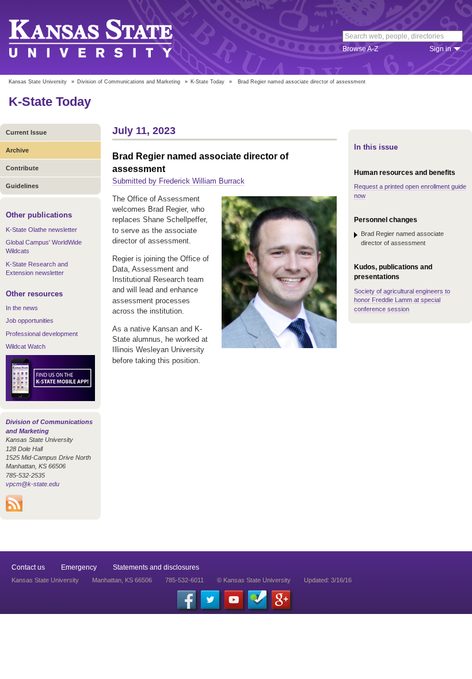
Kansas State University (105, 37)
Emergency (79, 567)
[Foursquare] (257, 599)
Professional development (42, 333)
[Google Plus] (281, 599)
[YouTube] (233, 599)
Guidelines (22, 185)
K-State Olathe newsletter (41, 229)
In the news (22, 307)
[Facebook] (186, 599)
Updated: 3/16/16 (328, 580)
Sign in (440, 49)
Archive (17, 150)
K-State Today (207, 82)
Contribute (22, 168)
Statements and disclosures (156, 567)
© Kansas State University (254, 580)
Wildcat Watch (25, 346)
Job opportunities (30, 320)
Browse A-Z (360, 49)
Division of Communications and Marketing (128, 82)
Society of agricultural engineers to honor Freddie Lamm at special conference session (402, 300)
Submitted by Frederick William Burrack (178, 181)
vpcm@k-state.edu (32, 483)
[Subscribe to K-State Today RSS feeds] (14, 509)
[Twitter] (210, 599)
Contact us (28, 567)
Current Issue (26, 132)
